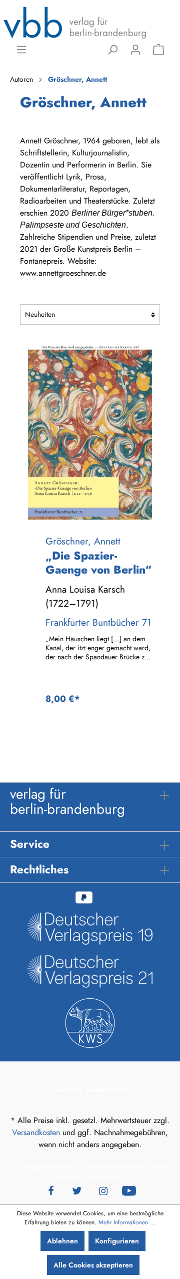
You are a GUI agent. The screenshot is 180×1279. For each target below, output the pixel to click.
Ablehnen (62, 1241)
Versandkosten (36, 1132)
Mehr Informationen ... (127, 1222)
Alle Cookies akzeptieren (93, 1265)
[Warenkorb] (158, 49)
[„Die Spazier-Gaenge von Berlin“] (90, 434)
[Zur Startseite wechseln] (75, 22)
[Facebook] (51, 1190)
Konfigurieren (117, 1241)
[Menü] (21, 49)
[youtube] (129, 1190)
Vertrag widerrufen (90, 1089)
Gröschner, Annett (83, 541)
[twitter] (77, 1190)
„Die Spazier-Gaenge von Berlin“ (99, 563)
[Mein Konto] (135, 49)
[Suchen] (112, 49)
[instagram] (103, 1190)
